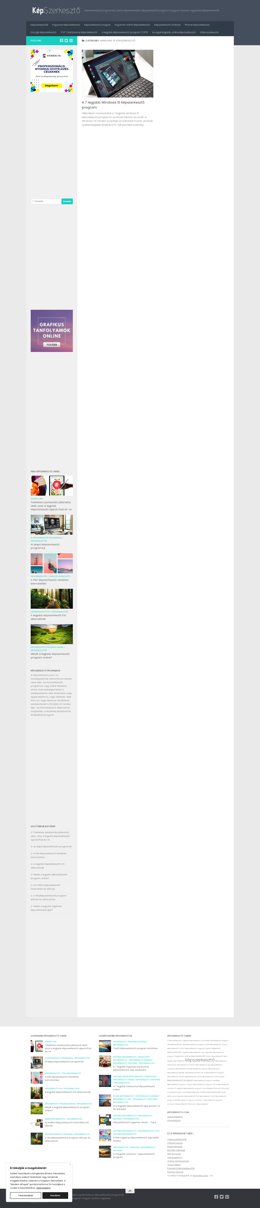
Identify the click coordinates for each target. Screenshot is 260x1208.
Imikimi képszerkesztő (55, 1119)
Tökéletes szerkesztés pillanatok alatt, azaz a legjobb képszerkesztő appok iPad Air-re (51, 505)
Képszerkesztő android (140, 1060)
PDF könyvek (174, 1153)
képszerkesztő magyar (215, 1073)
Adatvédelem (43, 1187)
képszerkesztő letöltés (176, 1073)
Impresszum (174, 1120)
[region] (39, 1182)
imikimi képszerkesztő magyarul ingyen (195, 1048)
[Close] (70, 1164)
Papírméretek (174, 1146)
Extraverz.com (200, 1175)
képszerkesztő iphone (198, 1069)
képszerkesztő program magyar (180, 1084)
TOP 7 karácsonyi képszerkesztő (78, 32)
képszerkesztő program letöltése (207, 1080)
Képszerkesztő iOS (40, 611)
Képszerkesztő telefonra (125, 1063)
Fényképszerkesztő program (59, 1134)
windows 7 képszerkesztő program (209, 1100)
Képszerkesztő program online (47, 647)
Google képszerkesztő (43, 32)
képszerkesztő (200, 1060)
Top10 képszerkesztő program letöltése (135, 1048)
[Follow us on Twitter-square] (66, 40)
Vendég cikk (37, 498)
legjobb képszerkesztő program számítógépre (195, 1088)
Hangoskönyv (174, 1157)
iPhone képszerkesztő (197, 25)
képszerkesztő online (193, 1077)
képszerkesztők (214, 1069)
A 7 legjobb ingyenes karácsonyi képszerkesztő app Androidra (131, 1068)
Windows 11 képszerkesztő (198, 1104)
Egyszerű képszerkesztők (181, 1168)
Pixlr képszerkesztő (59, 576)
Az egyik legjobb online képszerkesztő (174, 32)
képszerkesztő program (180, 1080)
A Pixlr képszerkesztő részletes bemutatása (49, 581)
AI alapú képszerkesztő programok (45, 546)
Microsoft (217, 1088)
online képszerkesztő (210, 1092)
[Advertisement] (52, 146)
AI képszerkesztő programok (46, 537)
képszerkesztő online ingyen (213, 1077)
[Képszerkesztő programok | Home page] (56, 10)
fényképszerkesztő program (194, 1044)
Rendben (55, 1195)
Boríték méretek (176, 1150)
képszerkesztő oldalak (176, 1077)
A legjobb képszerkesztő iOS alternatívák (48, 617)
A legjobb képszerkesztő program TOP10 (125, 32)
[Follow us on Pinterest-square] (71, 40)
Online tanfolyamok (178, 1161)
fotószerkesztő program (219, 1040)
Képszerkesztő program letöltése (129, 1041)
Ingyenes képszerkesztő (66, 25)
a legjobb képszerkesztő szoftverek (195, 1040)
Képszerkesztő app (122, 1099)
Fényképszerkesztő (174, 1044)
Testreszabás (25, 1195)
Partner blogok (175, 1171)
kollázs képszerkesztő (214, 1056)
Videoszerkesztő (209, 32)
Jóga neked (173, 1164)
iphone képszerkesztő (123, 1096)
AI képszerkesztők (174, 1040)
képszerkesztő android (186, 1065)
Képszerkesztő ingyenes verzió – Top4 (134, 1122)
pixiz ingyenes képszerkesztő (183, 1096)
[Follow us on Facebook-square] (61, 40)
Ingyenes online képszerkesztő (132, 25)
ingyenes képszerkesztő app (193, 1052)
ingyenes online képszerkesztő (190, 1056)
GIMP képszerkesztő (213, 1044)
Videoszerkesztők (177, 1139)
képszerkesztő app (203, 1065)
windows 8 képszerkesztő (177, 1104)
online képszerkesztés (190, 1092)
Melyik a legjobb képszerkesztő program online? (50, 655)
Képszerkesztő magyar (97, 25)
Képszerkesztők (39, 25)
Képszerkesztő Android (167, 25)
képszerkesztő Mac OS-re (195, 1073)
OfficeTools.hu (175, 1143)
